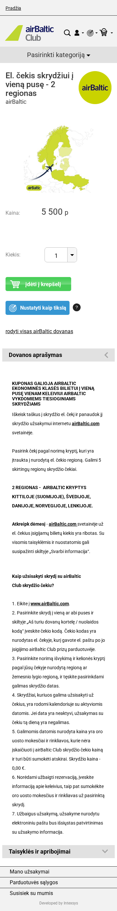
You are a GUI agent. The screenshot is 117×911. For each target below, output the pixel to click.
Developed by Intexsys (58, 903)
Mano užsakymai (29, 872)
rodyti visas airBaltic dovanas (39, 331)
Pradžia (13, 8)
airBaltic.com (85, 423)
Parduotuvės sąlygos (34, 883)
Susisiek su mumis (31, 893)
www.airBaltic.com (50, 604)
